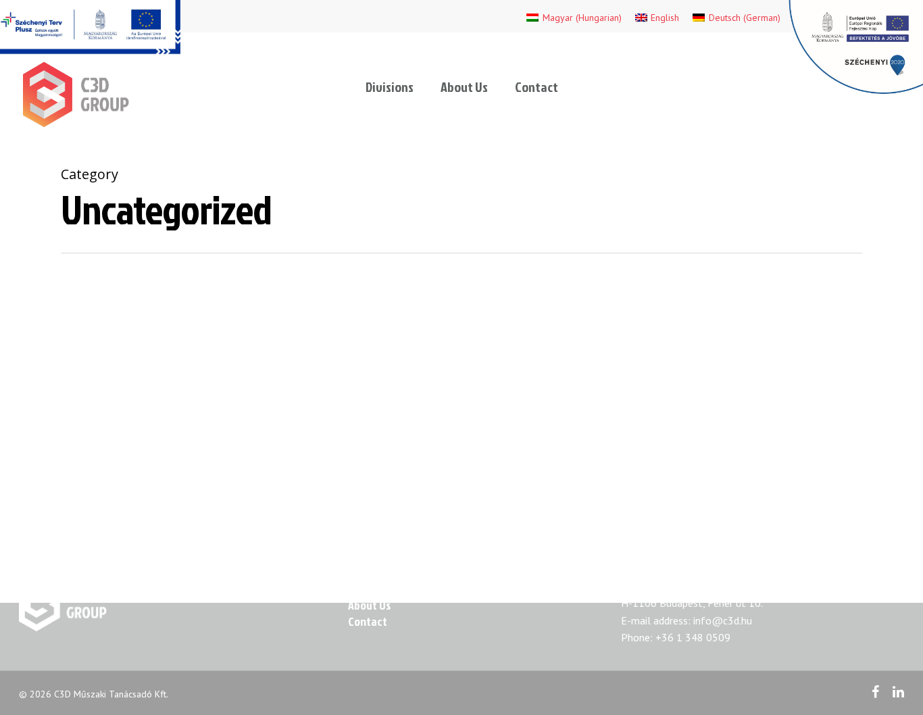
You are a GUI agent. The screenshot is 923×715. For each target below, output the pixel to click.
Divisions (390, 86)
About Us (464, 86)
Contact (536, 86)
